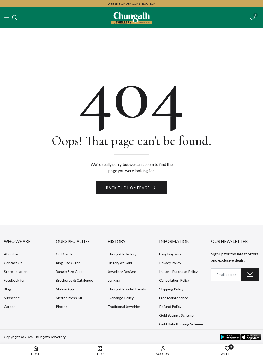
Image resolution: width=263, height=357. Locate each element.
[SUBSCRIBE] (250, 274)
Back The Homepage (128, 188)
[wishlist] (252, 18)
